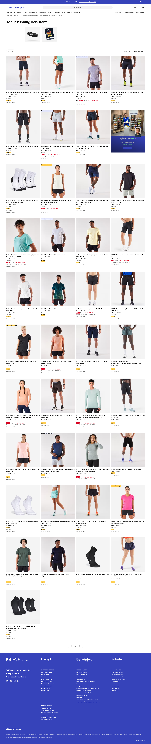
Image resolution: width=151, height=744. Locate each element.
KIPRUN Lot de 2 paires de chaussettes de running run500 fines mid (22, 522)
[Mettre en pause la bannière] (141, 2)
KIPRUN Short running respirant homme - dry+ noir (22, 146)
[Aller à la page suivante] (81, 646)
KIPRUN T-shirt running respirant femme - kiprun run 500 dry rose (22, 470)
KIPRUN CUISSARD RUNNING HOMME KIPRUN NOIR (126, 469)
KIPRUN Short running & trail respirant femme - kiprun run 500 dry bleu (58, 522)
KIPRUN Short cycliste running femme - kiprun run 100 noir (128, 255)
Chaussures (14, 43)
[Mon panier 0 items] (143, 7)
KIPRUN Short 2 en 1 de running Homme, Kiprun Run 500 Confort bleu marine (92, 201)
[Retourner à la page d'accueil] (16, 8)
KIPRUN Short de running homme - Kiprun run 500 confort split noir (91, 522)
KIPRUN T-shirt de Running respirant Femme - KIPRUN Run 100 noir (23, 362)
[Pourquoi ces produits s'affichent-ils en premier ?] (122, 51)
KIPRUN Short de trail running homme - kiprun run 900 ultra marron (58, 416)
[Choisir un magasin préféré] (131, 7)
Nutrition (49, 43)
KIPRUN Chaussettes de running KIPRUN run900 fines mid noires (92, 575)
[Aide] (135, 7)
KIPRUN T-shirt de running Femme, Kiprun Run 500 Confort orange (57, 362)
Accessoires (32, 43)
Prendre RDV (127, 148)
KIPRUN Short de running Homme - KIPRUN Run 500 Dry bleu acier (92, 362)
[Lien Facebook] (7, 681)
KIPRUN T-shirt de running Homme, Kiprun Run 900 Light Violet (92, 93)
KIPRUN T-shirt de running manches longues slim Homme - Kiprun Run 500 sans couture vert (91, 416)
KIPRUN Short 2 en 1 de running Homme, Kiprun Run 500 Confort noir (22, 93)
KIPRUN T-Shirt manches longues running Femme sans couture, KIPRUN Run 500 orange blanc (23, 416)
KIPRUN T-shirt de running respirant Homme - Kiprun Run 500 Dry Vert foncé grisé (22, 575)
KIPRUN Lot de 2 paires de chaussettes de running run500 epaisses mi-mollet (22, 201)
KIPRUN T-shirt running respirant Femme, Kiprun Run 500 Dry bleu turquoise (22, 255)
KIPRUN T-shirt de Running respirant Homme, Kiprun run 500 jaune (92, 255)
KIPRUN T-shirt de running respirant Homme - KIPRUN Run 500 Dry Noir (127, 201)
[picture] (23, 73)
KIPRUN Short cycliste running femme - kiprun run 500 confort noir (128, 416)
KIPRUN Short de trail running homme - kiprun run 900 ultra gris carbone (128, 93)
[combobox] (139, 51)
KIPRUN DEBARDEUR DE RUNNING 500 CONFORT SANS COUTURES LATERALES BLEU (58, 470)
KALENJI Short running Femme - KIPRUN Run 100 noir (92, 309)
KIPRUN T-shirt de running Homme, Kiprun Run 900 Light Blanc (22, 309)
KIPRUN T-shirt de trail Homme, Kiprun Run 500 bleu (57, 309)
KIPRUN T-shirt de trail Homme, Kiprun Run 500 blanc (57, 255)
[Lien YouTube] (14, 681)
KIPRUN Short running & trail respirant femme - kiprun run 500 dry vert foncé (126, 362)
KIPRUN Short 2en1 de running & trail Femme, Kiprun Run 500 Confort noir (92, 147)
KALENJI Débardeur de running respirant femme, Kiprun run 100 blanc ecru (56, 201)
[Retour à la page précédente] (70, 646)
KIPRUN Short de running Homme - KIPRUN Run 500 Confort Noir (127, 309)
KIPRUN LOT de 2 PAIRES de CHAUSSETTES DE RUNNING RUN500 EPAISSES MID (20, 627)
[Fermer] (143, 2)
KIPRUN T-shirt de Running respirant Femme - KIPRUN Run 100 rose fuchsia (127, 522)
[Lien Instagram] (18, 681)
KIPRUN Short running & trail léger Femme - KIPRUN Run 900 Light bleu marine (127, 575)
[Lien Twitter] (11, 681)
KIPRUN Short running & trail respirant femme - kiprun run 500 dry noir (58, 93)
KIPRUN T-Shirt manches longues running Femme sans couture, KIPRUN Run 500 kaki (93, 470)
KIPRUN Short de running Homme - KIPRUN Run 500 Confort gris (57, 147)
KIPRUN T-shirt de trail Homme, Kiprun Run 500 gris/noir (56, 575)
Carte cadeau (140, 12)
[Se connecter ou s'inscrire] (139, 7)
